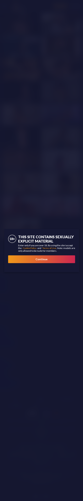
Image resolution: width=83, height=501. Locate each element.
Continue (41, 259)
